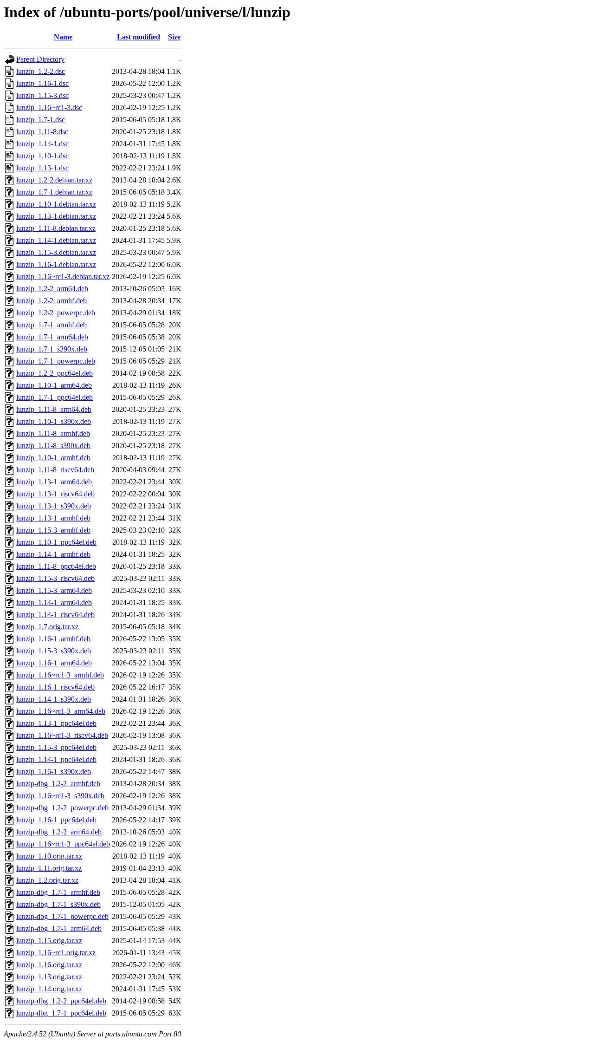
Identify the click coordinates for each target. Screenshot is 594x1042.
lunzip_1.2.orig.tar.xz (47, 880)
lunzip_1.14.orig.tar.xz (49, 989)
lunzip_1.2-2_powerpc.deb (55, 313)
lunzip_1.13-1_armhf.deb (53, 518)
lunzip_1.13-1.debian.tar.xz (56, 216)
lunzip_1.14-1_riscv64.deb (55, 615)
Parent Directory (40, 59)
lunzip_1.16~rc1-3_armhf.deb (60, 675)
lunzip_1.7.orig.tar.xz (47, 627)
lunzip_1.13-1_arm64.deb (54, 482)
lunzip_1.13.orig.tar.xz (49, 977)
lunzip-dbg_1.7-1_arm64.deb (59, 928)
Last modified (138, 37)
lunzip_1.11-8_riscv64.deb (55, 470)
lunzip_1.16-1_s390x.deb (53, 771)
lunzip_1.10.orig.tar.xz (49, 856)
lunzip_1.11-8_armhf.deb (53, 433)
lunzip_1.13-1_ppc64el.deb (56, 723)
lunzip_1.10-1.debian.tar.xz (56, 204)
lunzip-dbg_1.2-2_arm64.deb (59, 832)
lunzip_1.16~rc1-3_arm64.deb (60, 711)
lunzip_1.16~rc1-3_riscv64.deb (62, 735)
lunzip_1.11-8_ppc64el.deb (56, 566)
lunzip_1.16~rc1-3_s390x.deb (60, 796)
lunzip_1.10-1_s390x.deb (53, 421)
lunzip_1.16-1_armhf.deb (53, 639)
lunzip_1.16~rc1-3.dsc (49, 107)
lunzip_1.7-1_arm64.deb (52, 337)
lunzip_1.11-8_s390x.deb (53, 445)
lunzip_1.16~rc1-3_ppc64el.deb (63, 844)
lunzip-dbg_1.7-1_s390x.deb (58, 904)
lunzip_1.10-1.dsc (42, 156)
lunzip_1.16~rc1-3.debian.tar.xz (63, 276)
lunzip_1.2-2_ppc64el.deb (54, 373)
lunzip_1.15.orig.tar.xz (49, 940)
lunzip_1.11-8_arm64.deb (53, 409)
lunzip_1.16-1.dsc (42, 83)
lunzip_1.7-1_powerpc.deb (55, 361)
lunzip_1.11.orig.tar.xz (49, 868)
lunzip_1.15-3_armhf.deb (53, 530)
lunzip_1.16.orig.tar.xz (49, 965)
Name (63, 37)
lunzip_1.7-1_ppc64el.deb (54, 397)
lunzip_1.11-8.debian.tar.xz (56, 228)
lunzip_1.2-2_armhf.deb (51, 301)
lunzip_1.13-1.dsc (42, 168)
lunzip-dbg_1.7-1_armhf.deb (58, 892)
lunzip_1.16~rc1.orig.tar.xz (56, 953)
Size (174, 37)
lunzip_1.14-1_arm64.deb (54, 602)
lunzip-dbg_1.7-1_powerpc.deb (62, 916)
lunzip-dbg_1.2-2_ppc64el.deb (61, 1001)
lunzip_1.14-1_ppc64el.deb (56, 759)
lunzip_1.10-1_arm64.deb (54, 385)
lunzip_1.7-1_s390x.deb (51, 349)
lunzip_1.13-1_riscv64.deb (55, 494)
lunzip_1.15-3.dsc (42, 95)
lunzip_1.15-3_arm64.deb (54, 590)
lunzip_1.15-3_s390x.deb (53, 651)
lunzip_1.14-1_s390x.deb (53, 699)
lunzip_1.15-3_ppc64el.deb (56, 747)
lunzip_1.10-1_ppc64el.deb (56, 542)
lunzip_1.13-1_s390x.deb (53, 506)
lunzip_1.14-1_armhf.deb (53, 554)
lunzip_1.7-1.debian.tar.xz (54, 192)
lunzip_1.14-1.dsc (42, 144)
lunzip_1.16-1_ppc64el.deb (56, 820)
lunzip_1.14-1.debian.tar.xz (56, 240)
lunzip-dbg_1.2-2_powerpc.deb (62, 808)
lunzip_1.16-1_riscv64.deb (55, 687)
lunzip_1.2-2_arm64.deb (52, 289)
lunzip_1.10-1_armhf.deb (53, 458)
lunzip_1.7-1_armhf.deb (51, 325)
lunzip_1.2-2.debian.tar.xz (54, 180)
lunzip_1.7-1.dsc (40, 120)
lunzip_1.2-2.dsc (40, 71)
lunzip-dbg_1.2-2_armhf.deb (58, 784)
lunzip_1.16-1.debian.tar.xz (56, 264)
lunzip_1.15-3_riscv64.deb (55, 578)
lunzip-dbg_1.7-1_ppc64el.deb (61, 1013)
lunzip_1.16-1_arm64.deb (54, 663)
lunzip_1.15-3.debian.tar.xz (56, 252)
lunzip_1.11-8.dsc (42, 132)
